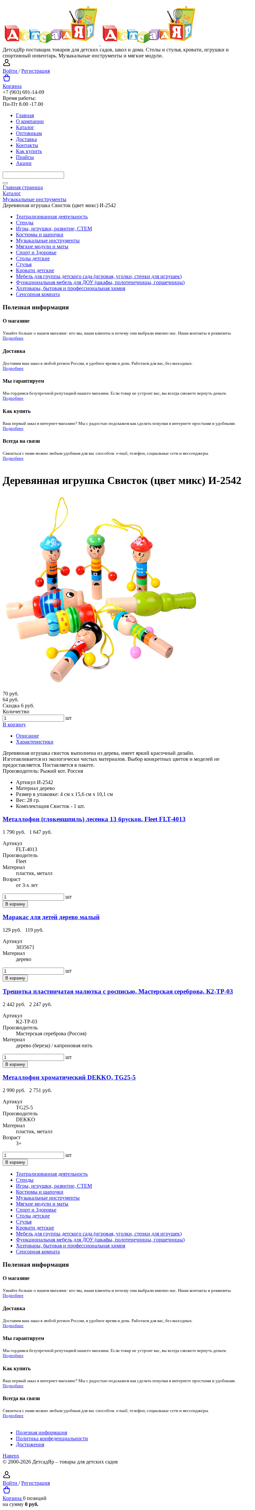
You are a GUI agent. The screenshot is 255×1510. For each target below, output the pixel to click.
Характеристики (34, 742)
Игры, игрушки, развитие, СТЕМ (54, 228)
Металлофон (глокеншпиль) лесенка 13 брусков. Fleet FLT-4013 (94, 819)
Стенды (25, 222)
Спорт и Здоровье (36, 252)
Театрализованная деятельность (52, 216)
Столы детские (33, 258)
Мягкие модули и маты (42, 246)
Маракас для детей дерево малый (51, 917)
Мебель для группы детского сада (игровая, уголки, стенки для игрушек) (99, 276)
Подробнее (13, 338)
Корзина (12, 86)
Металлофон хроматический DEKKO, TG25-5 (69, 1077)
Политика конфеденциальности (52, 1438)
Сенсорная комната (38, 294)
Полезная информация (41, 1432)
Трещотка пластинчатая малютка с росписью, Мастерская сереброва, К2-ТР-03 (118, 991)
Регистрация (35, 71)
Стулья (24, 264)
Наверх (11, 1456)
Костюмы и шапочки (39, 234)
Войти (11, 71)
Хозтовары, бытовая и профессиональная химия (70, 288)
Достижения (30, 1444)
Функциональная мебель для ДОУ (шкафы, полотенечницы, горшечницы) (100, 282)
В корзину (14, 724)
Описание (27, 736)
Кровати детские (35, 270)
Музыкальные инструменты (48, 240)
